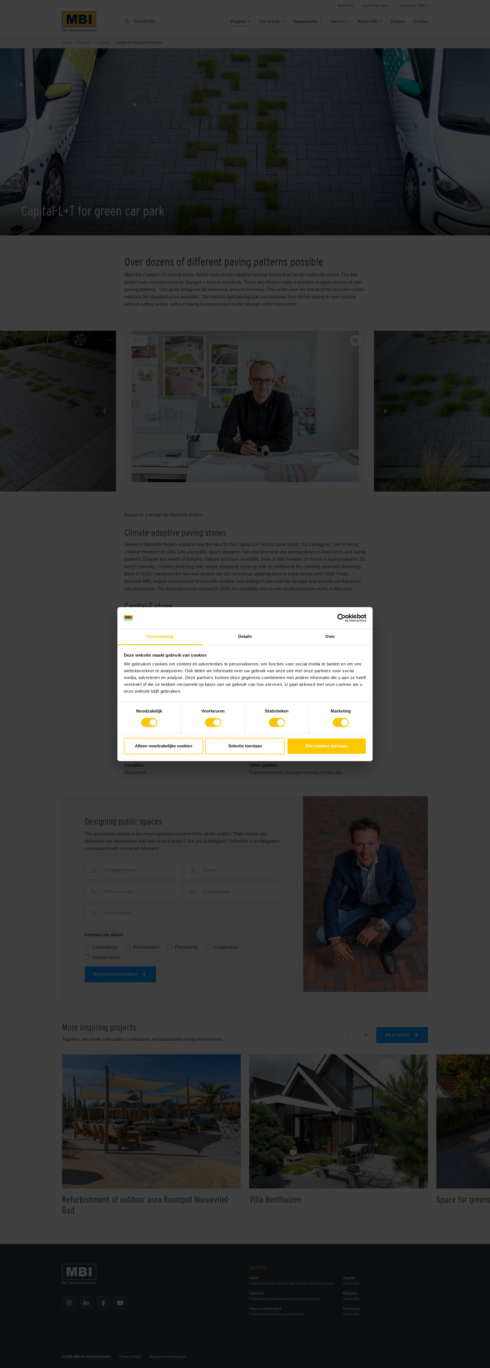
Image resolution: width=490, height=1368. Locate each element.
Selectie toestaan (245, 746)
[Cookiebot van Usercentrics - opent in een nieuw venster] (341, 618)
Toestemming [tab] (159, 636)
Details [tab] (245, 636)
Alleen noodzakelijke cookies (163, 746)
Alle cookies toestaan (326, 746)
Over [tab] (330, 636)
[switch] (213, 723)
